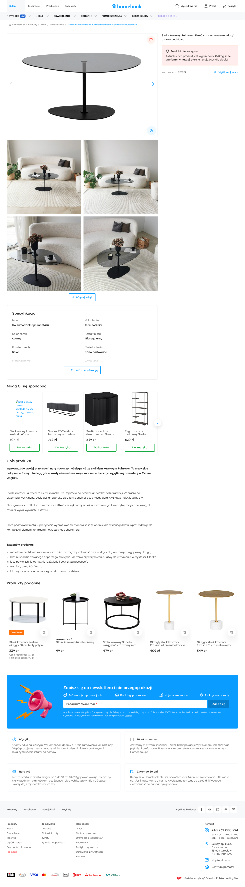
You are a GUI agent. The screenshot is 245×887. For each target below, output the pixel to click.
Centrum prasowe (86, 833)
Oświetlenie (13, 833)
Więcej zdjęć (84, 297)
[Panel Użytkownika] (209, 6)
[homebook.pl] (127, 6)
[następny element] (157, 422)
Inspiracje (34, 5)
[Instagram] (217, 809)
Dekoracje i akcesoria (19, 847)
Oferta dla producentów (89, 837)
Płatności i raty (50, 833)
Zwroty (45, 837)
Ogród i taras (14, 842)
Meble (10, 828)
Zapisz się (218, 704)
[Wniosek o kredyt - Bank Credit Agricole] (113, 875)
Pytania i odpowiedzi (53, 842)
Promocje (12, 851)
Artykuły (66, 809)
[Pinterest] (225, 809)
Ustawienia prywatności (89, 851)
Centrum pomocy (223, 867)
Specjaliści (71, 5)
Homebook (82, 823)
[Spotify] (233, 809)
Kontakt (80, 856)
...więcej (128, 715)
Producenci (53, 5)
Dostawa (47, 828)
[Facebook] (201, 809)
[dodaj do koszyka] (44, 632)
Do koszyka (24, 447)
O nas (79, 828)
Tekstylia (11, 837)
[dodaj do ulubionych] (151, 40)
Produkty (12, 809)
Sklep (12, 5)
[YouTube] (209, 809)
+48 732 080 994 (225, 830)
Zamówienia (49, 823)
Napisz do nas (221, 860)
